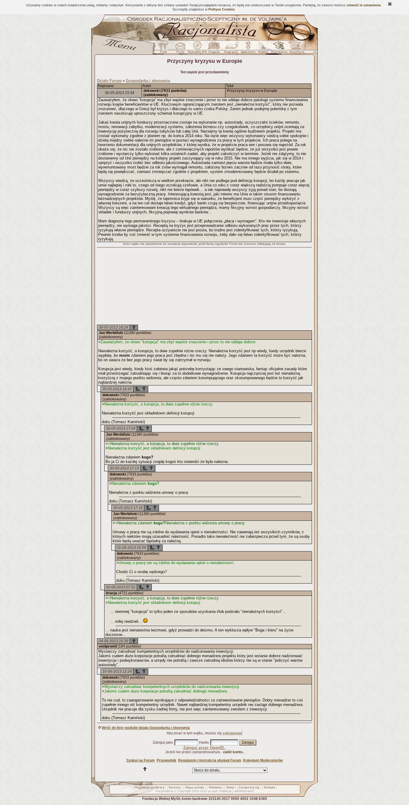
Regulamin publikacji (149, 787)
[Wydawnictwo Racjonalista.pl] (248, 49)
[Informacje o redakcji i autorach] (262, 49)
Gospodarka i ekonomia (148, 80)
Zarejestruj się (249, 787)
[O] (137, 390)
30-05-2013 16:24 (113, 327)
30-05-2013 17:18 (128, 508)
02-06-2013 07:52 (120, 587)
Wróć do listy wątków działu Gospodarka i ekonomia (146, 728)
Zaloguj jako (163, 742)
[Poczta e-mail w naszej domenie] (180, 49)
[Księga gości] (232, 49)
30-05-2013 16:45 (117, 389)
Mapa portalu (194, 787)
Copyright (184, 791)
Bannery (175, 787)
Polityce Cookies (221, 9)
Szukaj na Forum (140, 760)
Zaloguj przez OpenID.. (204, 747)
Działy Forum (109, 80)
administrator (243, 791)
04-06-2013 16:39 (113, 641)
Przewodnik (166, 760)
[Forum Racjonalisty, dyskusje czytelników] (165, 49)
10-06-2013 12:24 (117, 671)
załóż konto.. (233, 752)
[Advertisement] (204, 286)
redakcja (225, 791)
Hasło (204, 742)
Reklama (215, 787)
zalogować (233, 733)
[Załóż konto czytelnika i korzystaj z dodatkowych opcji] (295, 49)
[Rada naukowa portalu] (278, 49)
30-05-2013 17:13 (124, 468)
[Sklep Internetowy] (214, 49)
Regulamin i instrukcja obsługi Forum (209, 760)
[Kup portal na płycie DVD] (197, 49)
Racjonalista (164, 791)
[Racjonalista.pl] (204, 39)
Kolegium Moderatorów (263, 760)
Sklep (230, 787)
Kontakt (269, 787)
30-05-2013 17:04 (120, 428)
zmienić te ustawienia (363, 5)
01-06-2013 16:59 (131, 548)
